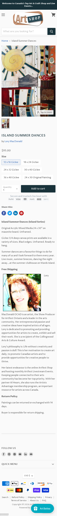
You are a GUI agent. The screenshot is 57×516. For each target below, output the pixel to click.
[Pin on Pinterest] (21, 213)
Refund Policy (18, 497)
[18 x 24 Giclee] (32, 165)
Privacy (48, 497)
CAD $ (27, 475)
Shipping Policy (35, 497)
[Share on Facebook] (4, 213)
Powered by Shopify (28, 507)
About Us (34, 500)
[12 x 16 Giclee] (11, 165)
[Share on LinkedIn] (15, 213)
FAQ (44, 500)
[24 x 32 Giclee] (12, 173)
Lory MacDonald (13, 141)
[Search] (51, 31)
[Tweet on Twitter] (9, 213)
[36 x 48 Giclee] (12, 181)
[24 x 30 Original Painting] (38, 181)
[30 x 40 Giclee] (32, 173)
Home (5, 41)
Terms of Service (18, 500)
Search (5, 497)
